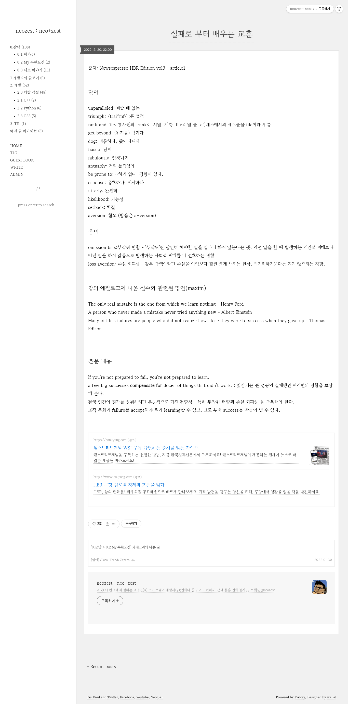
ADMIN (16, 174)
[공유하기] (107, 524)
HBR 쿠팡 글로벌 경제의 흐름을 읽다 (129, 485)
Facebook (127, 697)
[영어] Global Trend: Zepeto (110, 559)
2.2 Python (29, 107)
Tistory (300, 697)
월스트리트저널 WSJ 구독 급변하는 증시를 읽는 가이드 (145, 448)
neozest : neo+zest (38, 30)
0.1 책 (25, 54)
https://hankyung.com (110, 440)
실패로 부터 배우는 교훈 (211, 34)
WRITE (16, 167)
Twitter (113, 697)
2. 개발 (19, 84)
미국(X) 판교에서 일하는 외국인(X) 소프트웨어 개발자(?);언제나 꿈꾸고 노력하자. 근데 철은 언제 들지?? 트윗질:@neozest (186, 590)
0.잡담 (20, 46)
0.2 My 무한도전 (33, 62)
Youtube (142, 697)
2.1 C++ (26, 100)
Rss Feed (93, 697)
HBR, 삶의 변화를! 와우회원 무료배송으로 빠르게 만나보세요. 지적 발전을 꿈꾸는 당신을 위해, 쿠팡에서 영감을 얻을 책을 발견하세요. (206, 492)
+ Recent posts (101, 666)
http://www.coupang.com (112, 477)
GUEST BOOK (22, 159)
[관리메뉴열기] (339, 9)
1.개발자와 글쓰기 (27, 77)
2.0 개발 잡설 (31, 92)
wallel (331, 697)
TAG (13, 152)
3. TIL (18, 123)
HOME (16, 145)
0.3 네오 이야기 (33, 69)
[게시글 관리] (114, 524)
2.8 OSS (26, 115)
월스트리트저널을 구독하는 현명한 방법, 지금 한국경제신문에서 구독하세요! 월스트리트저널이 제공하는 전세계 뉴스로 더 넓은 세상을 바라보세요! (194, 457)
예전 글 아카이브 (26, 130)
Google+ (157, 697)
